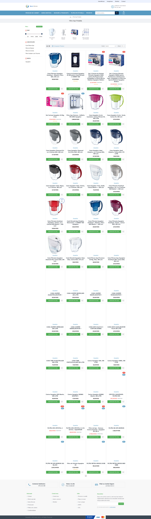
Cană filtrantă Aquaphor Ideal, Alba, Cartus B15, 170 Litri (75, 258)
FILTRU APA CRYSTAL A (55, 428)
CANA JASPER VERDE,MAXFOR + (75, 327)
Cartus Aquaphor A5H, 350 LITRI (96, 361)
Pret (28, 30)
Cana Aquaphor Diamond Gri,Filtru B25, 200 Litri (75, 151)
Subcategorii (31, 42)
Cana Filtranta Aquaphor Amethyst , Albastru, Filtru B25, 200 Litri (55, 75)
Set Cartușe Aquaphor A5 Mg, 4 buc (55, 116)
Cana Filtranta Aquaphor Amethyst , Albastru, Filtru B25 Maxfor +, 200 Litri (96, 222)
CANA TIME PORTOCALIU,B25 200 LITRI (75, 361)
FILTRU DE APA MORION (116, 428)
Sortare (103, 46)
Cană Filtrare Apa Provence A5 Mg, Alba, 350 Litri (95, 258)
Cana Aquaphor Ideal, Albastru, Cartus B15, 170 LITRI (116, 152)
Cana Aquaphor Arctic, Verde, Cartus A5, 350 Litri (116, 116)
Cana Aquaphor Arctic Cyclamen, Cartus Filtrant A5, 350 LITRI (96, 116)
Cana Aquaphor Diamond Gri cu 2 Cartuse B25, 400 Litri (55, 151)
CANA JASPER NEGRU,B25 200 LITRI (75, 294)
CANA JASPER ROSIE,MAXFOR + (116, 294)
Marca (29, 58)
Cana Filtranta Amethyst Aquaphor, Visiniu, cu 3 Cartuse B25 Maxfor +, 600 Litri (55, 223)
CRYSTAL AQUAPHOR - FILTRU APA (116, 395)
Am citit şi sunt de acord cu (107, 507)
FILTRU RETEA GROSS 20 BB (96, 463)
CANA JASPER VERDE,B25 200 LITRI (55, 327)
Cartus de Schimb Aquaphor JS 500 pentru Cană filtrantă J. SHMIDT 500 (75, 75)
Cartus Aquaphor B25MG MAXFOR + (75, 395)
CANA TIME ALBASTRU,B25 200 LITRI (55, 361)
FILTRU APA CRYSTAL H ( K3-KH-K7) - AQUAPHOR (75, 428)
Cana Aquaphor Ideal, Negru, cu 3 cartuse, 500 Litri (55, 186)
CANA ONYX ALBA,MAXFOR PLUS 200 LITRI (116, 327)
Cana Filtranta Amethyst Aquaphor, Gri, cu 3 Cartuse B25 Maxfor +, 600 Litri (116, 187)
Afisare (119, 46)
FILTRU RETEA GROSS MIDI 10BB (116, 464)
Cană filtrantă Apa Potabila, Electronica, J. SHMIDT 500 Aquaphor (75, 222)
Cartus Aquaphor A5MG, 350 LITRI (116, 361)
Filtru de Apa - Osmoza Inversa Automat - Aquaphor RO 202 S (96, 429)
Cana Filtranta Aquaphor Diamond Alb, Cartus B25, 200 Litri (55, 259)
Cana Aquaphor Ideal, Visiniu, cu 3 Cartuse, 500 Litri (75, 186)
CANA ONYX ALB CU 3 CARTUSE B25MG (96, 327)
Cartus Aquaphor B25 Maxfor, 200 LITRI (55, 395)
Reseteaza (40, 26)
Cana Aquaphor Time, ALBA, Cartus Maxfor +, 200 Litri (96, 186)
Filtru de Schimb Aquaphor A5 (75, 464)
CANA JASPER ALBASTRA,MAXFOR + (55, 294)
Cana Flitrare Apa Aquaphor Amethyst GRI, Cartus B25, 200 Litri (116, 259)
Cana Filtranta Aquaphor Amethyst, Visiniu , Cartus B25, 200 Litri (116, 222)
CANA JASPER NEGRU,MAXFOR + (96, 294)
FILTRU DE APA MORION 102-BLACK (55, 464)
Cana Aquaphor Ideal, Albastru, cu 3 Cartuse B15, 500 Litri (96, 152)
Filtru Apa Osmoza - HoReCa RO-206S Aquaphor (75, 116)
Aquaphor (55, 71)
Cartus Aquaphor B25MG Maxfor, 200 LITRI (96, 395)
